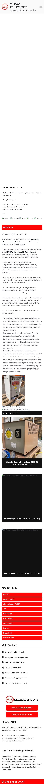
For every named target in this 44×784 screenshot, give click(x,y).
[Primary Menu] (40, 6)
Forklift (5, 594)
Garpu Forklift (8, 623)
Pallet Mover (8, 618)
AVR (4, 609)
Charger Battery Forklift (11, 604)
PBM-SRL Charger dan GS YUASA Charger (20, 252)
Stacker (6, 628)
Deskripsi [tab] (8, 227)
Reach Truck (7, 633)
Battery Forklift (8, 599)
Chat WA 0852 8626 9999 (22, 708)
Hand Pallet (7, 614)
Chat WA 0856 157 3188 (22, 715)
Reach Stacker (8, 638)
